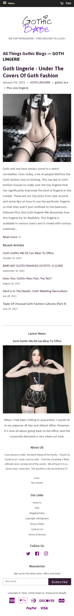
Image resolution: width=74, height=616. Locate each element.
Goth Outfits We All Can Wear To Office (28, 253)
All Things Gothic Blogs (24, 53)
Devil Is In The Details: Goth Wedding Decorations (35, 291)
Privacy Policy (37, 524)
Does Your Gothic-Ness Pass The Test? (27, 278)
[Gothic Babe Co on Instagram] (46, 554)
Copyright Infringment (37, 518)
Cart (68, 3)
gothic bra (61, 82)
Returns (37, 502)
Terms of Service (37, 534)
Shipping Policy (37, 513)
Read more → (12, 237)
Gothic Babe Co (36, 593)
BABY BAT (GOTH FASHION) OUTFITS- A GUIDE (33, 266)
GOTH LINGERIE (40, 82)
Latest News (37, 333)
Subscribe (60, 582)
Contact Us (37, 529)
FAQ (37, 508)
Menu (11, 3)
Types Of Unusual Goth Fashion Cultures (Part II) (34, 304)
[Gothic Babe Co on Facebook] (37, 554)
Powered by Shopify (56, 593)
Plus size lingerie (17, 88)
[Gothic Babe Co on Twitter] (28, 554)
